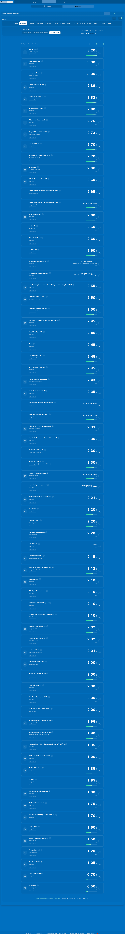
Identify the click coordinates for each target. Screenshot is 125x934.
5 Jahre (76, 23)
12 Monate (39, 23)
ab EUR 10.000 (55, 32)
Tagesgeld (35, 2)
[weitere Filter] (114, 18)
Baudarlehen (118, 2)
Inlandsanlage (32, 54)
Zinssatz (100, 43)
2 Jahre (55, 23)
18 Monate (48, 23)
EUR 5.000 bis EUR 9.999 (41, 32)
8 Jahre (96, 23)
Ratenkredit (104, 2)
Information (47, 6)
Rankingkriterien (55, 898)
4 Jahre (69, 23)
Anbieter (92, 43)
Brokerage (62, 2)
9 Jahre (103, 23)
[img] (91, 55)
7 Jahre (89, 23)
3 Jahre (62, 23)
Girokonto (21, 2)
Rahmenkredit (90, 2)
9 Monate (31, 23)
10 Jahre (109, 23)
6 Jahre (82, 23)
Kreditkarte (76, 2)
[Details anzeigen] (99, 52)
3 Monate (15, 23)
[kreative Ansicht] (114, 14)
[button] (62, 52)
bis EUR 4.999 (27, 32)
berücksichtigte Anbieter (43, 898)
